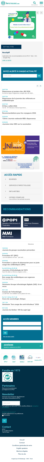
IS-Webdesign (21, 458)
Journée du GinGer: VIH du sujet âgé (16, 310)
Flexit (31, 458)
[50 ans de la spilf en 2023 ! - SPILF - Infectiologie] (7, 377)
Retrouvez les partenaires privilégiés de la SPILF (9, 388)
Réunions (31, 244)
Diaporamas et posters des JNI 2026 (16, 91)
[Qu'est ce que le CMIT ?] (13, 357)
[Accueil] (10, 3)
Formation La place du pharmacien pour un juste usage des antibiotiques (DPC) (21, 264)
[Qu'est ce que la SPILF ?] (5, 357)
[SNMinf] (22, 357)
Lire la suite (6, 60)
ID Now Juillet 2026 (9, 106)
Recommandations (17, 209)
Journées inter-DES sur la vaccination (16, 124)
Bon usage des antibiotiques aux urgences (18, 277)
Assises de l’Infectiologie (11, 292)
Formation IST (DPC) (10, 256)
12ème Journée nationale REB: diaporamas (19, 119)
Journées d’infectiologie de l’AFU (15, 270)
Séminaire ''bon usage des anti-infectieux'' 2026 (20, 304)
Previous (37, 12)
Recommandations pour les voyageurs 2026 (19, 113)
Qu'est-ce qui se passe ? (9, 412)
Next (41, 12)
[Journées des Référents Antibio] (20, 162)
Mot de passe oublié (8, 336)
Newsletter (7, 415)
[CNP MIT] (30, 357)
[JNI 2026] (20, 145)
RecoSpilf (6, 52)
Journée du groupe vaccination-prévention (18, 250)
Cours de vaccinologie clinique (14, 299)
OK (5, 333)
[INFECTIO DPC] (38, 357)
